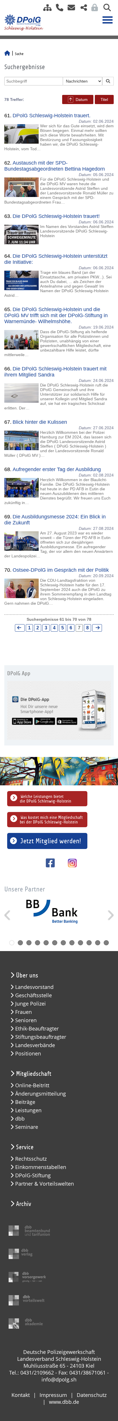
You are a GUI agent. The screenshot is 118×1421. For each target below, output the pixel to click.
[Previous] (7, 915)
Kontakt (20, 1394)
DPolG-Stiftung (33, 1175)
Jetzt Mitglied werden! (50, 841)
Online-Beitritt (32, 1085)
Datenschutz (92, 1394)
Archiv (23, 1204)
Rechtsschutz (31, 1159)
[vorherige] (20, 628)
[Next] (110, 915)
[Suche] (105, 9)
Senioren (26, 1020)
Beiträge (25, 1102)
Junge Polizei (30, 1004)
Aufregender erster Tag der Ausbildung (57, 469)
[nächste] (97, 628)
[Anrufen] (57, 9)
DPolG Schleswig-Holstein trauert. (52, 115)
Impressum (53, 1394)
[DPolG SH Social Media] (81, 9)
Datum (82, 99)
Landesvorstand (34, 987)
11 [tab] (97, 942)
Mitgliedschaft (33, 1074)
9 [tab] (80, 942)
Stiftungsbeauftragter (40, 1037)
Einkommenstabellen (40, 1167)
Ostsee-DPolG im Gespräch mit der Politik (61, 570)
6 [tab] (54, 942)
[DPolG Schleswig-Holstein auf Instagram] (70, 863)
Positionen (28, 1054)
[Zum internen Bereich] (93, 9)
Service (25, 1147)
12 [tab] (106, 942)
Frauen (23, 1012)
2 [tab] (20, 942)
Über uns (27, 975)
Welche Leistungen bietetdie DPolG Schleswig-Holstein (45, 798)
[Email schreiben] (69, 9)
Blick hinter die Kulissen (40, 422)
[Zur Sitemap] (45, 9)
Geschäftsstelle (33, 995)
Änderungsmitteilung (40, 1094)
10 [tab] (89, 942)
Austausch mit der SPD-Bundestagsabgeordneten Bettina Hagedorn (54, 166)
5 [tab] (46, 942)
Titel (104, 99)
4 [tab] (37, 942)
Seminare (26, 1127)
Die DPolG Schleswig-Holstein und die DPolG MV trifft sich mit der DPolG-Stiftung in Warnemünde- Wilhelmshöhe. (56, 315)
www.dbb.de (64, 1401)
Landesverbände (35, 1045)
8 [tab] (71, 942)
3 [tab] (29, 942)
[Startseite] (7, 54)
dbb (20, 1119)
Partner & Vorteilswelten (44, 1184)
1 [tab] (11, 942)
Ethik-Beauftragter (37, 1029)
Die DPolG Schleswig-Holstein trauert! (56, 216)
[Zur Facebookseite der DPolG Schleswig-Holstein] (48, 863)
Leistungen (28, 1110)
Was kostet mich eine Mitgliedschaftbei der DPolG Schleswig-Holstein (51, 819)
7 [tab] (63, 942)
